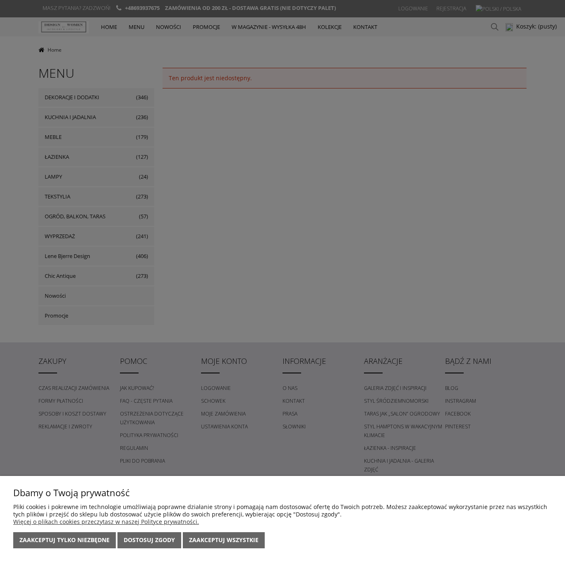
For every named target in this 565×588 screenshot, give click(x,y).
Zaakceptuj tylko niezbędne (64, 540)
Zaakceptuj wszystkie (224, 540)
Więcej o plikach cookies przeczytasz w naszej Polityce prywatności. (106, 522)
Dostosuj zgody (149, 540)
